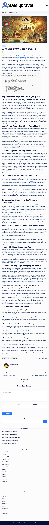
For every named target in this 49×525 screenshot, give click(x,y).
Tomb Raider (6, 161)
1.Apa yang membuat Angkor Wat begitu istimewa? (14, 87)
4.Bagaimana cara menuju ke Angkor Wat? (13, 90)
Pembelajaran (5, 508)
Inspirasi (3, 501)
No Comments (20, 52)
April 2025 (4, 476)
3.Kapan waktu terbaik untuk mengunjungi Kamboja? (15, 89)
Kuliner (3, 506)
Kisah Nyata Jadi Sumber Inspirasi (9, 434)
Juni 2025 (4, 471)
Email (19, 404)
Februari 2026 (5, 452)
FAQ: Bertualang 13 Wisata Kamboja (11, 86)
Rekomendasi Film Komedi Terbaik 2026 (11, 437)
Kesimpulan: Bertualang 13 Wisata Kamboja (13, 92)
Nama (3, 404)
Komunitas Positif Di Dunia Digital (9, 431)
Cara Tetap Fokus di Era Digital (9, 443)
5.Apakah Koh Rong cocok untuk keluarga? (13, 91)
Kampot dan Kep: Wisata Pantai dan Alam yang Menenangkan (16, 80)
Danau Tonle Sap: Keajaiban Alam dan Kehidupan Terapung (15, 81)
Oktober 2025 (5, 461)
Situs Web (35, 404)
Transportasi (5, 513)
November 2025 (5, 459)
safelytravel (14, 364)
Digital (3, 493)
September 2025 (5, 464)
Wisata (4, 45)
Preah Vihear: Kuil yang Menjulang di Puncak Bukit (13, 79)
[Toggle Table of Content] (38, 74)
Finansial (4, 496)
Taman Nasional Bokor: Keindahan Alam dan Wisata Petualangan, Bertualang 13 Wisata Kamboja (22, 85)
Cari (24, 418)
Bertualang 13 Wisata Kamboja (22, 57)
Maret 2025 (4, 479)
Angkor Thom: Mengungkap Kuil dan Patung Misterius (14, 76)
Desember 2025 (5, 456)
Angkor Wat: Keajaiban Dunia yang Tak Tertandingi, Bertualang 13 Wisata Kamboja (19, 75)
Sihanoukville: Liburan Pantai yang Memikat (12, 82)
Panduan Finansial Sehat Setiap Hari (10, 440)
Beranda (3, 12)
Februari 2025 (5, 481)
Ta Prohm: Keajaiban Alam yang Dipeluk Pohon (13, 78)
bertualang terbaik (5, 358)
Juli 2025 (4, 469)
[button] (13, 367)
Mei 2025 (4, 474)
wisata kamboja (14, 358)
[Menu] (46, 5)
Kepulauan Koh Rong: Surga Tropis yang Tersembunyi (14, 83)
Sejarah (3, 511)
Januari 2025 (5, 484)
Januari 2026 (4, 454)
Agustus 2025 (5, 466)
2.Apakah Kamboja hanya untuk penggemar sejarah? (15, 88)
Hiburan (3, 498)
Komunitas (4, 503)
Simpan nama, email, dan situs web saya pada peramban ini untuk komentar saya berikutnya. (23, 410)
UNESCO (31, 181)
